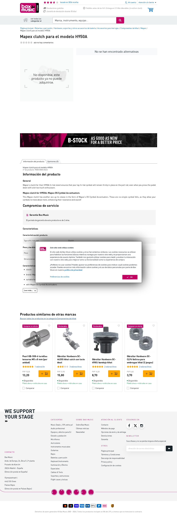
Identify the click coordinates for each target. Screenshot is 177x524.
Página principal (107, 451)
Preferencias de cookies (59, 277)
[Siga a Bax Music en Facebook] (129, 426)
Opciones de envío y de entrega (113, 432)
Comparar (30, 388)
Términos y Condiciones (110, 454)
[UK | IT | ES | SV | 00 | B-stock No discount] (88, 140)
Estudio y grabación (58, 435)
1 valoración (40, 366)
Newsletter (80, 432)
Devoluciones (106, 435)
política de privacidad (73, 270)
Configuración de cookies (111, 465)
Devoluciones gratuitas (55, 8)
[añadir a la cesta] (44, 373)
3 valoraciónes (76, 366)
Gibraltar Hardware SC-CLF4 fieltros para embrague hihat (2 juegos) (140, 359)
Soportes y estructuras (60, 476)
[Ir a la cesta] (150, 8)
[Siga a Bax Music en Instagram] (142, 426)
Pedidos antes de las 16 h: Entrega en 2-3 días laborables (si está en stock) (114, 8)
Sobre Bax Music (82, 424)
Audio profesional (58, 428)
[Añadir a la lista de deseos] (49, 326)
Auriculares (55, 443)
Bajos (53, 454)
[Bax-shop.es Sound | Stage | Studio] (29, 8)
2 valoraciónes (110, 366)
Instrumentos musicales (60, 446)
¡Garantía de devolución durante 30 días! (61, 11)
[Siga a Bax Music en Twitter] (135, 426)
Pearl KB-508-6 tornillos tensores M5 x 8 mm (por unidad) (34, 359)
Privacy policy (106, 462)
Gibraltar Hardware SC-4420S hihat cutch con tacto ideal (71, 359)
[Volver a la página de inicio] (25, 19)
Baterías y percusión (59, 457)
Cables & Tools (57, 472)
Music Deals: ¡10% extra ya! (62, 424)
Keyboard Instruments (59, 461)
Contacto (104, 424)
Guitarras (54, 450)
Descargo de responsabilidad (113, 458)
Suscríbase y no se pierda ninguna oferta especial (146, 441)
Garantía (104, 439)
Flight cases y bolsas (59, 479)
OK (131, 277)
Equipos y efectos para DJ (61, 432)
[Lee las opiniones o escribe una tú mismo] (26, 42)
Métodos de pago (108, 428)
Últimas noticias (82, 428)
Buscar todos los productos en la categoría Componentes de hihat (48, 318)
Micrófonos (55, 439)
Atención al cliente (111, 420)
